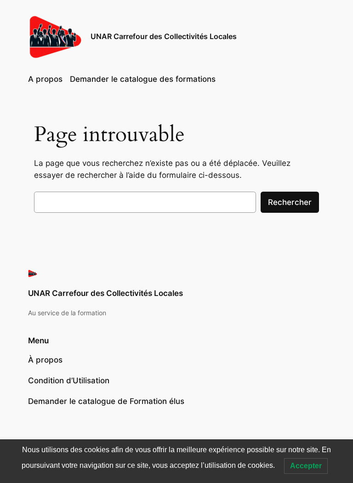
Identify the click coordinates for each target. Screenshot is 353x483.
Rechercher (290, 202)
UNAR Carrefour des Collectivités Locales (164, 36)
